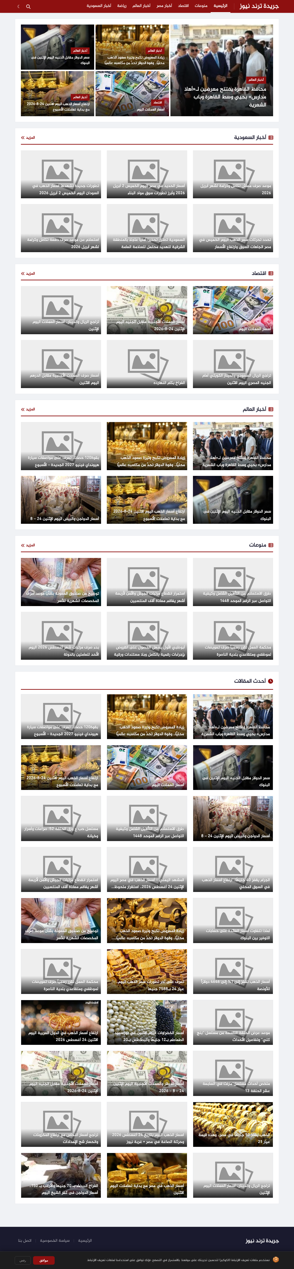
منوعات (201, 6)
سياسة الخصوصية (55, 1240)
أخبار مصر (164, 6)
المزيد (30, 138)
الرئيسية (220, 6)
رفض (23, 1260)
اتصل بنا (24, 1240)
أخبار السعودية (99, 6)
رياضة (122, 6)
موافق (44, 1260)
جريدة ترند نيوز (259, 6)
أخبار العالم (141, 6)
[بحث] (28, 6)
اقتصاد (183, 6)
